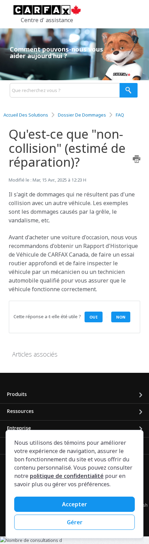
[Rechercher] (129, 90)
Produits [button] (17, 394)
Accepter (74, 504)
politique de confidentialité (67, 476)
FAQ (120, 115)
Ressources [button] (20, 411)
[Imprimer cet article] (136, 159)
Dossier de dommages (82, 115)
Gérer (74, 522)
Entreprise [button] (19, 428)
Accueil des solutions (26, 115)
